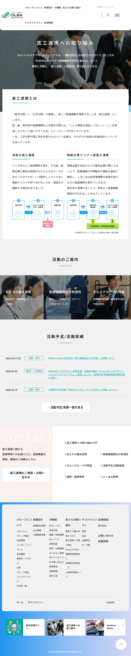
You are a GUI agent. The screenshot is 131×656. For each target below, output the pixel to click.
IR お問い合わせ (56, 562)
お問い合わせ (105, 535)
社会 (84, 535)
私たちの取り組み (72, 7)
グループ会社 (23, 572)
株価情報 (53, 571)
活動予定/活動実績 (113, 465)
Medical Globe (72, 549)
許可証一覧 (22, 585)
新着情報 (103, 541)
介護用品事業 (39, 534)
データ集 (86, 544)
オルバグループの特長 (79, 465)
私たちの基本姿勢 (77, 454)
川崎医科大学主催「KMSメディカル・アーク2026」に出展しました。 (83, 389)
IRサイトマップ (56, 557)
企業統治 (86, 540)
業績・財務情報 (56, 534)
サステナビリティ (33, 22)
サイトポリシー (35, 602)
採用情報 (48, 22)
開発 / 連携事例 (75, 476)
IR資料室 (53, 543)
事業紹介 (48, 7)
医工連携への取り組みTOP (82, 442)
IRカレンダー (55, 525)
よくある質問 (110, 476)
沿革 (19, 567)
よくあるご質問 (56, 552)
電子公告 (53, 575)
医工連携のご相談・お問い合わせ (27, 475)
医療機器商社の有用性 (115, 454)
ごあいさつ (22, 531)
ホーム (20, 602)
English (110, 602)
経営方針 (53, 530)
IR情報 (58, 7)
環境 (84, 531)
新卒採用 (102, 525)
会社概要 (21, 553)
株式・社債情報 (56, 548)
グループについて (33, 7)
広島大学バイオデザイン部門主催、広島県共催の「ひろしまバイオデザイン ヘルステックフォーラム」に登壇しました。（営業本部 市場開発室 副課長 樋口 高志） (86, 374)
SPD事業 (37, 530)
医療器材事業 (39, 525)
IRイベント (54, 539)
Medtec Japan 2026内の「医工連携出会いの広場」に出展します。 (81, 358)
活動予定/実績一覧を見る (66, 407)
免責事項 (53, 566)
